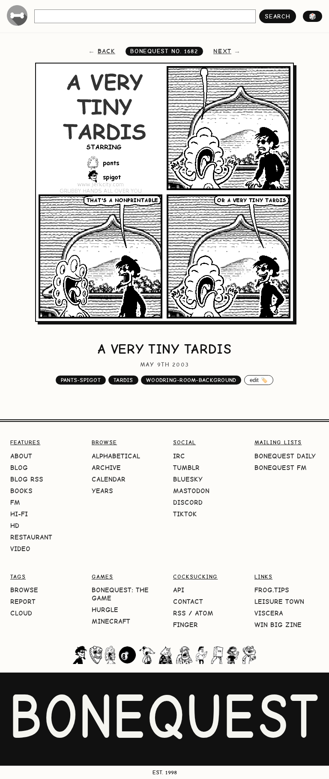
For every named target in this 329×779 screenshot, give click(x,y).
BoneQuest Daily (285, 456)
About (21, 456)
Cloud (21, 613)
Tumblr (186, 468)
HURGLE (105, 610)
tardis (123, 380)
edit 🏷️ (259, 380)
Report (23, 601)
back (106, 51)
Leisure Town (279, 601)
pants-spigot (81, 380)
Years (102, 491)
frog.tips (271, 590)
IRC (179, 456)
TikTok (185, 514)
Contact (188, 601)
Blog (19, 468)
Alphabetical (116, 456)
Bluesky (188, 479)
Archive (106, 468)
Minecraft (111, 621)
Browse (24, 590)
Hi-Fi (19, 514)
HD (14, 525)
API (178, 590)
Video (20, 549)
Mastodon (191, 491)
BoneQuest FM (280, 468)
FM (15, 502)
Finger (185, 625)
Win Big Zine (278, 625)
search (277, 16)
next (222, 51)
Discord (188, 502)
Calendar (109, 479)
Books (21, 491)
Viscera (268, 613)
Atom (204, 613)
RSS (179, 613)
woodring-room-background (191, 380)
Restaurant (31, 537)
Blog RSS (26, 479)
